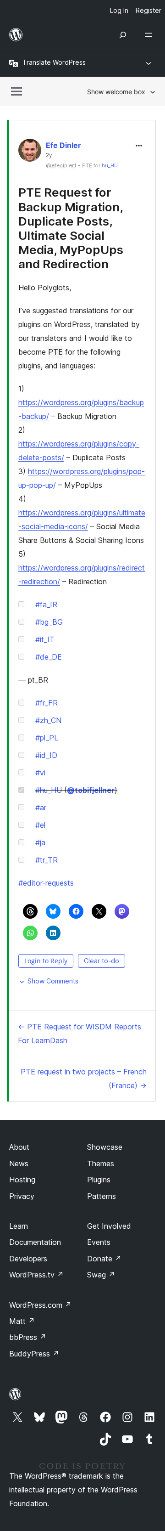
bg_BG (49, 622)
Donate (104, 1258)
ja (40, 842)
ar (40, 807)
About (19, 1147)
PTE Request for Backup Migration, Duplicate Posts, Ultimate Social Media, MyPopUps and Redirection (70, 228)
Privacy (21, 1196)
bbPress (27, 1337)
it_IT (45, 639)
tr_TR (46, 859)
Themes (100, 1163)
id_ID (46, 755)
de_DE (48, 656)
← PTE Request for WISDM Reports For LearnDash (79, 1033)
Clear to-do (101, 961)
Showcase (104, 1147)
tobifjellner (91, 790)
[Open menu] (150, 35)
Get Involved (109, 1226)
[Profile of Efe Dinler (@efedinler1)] (29, 152)
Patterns (101, 1196)
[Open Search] (123, 35)
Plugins (98, 1179)
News (18, 1163)
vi (40, 772)
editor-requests (46, 882)
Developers (28, 1258)
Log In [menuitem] (119, 10)
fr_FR (46, 702)
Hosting (22, 1179)
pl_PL (46, 737)
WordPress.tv (36, 1274)
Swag (101, 1274)
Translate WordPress (54, 62)
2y (49, 155)
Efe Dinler (63, 145)
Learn (18, 1226)
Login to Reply (45, 960)
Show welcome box (116, 92)
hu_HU (110, 165)
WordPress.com (40, 1305)
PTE (55, 351)
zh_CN (48, 720)
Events (98, 1242)
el (40, 825)
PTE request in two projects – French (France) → (84, 1078)
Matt (22, 1321)
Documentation (35, 1242)
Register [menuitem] (148, 10)
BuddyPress (34, 1353)
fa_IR (46, 604)
